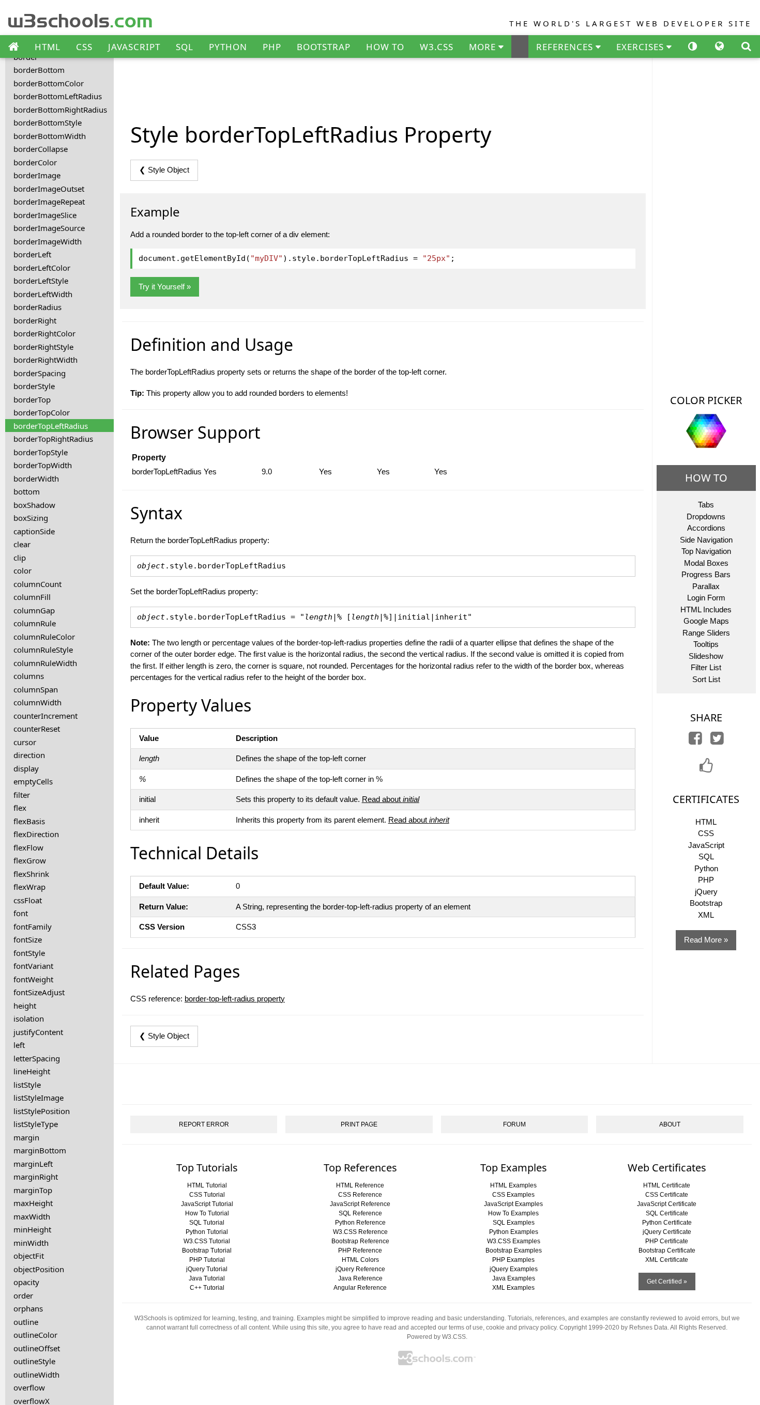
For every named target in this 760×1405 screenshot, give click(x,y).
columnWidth (37, 702)
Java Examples (513, 1278)
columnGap (34, 610)
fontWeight (33, 979)
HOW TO (385, 47)
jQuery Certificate (667, 1232)
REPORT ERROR (204, 1124)
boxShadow (34, 505)
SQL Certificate (667, 1213)
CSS (84, 47)
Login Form (706, 597)
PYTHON (228, 47)
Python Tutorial (207, 1232)
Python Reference (360, 1222)
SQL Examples (514, 1222)
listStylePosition (41, 1111)
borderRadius (37, 307)
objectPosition (38, 1269)
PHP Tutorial (207, 1259)
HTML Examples (513, 1185)
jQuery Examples (514, 1269)
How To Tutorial (207, 1213)
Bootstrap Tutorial (207, 1250)
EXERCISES (641, 47)
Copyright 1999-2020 (589, 1327)
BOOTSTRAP (324, 47)
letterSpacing (36, 1058)
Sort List (706, 679)
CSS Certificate (666, 1194)
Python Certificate (667, 1222)
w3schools (81, 18)
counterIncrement (45, 716)
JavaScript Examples (513, 1204)
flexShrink (31, 874)
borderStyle (34, 386)
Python (706, 868)
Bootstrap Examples (513, 1250)
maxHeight (33, 1203)
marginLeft (33, 1164)
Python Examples (513, 1232)
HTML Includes (706, 609)
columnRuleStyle (43, 649)
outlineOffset (36, 1348)
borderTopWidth (42, 465)
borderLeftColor (41, 268)
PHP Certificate (666, 1241)
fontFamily (32, 926)
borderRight (34, 320)
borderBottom (39, 70)
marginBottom (39, 1150)
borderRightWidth (45, 359)
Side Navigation (706, 539)
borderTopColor (41, 412)
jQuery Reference (360, 1269)
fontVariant (33, 966)
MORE (483, 47)
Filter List (706, 667)
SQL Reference (360, 1213)
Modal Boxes (706, 563)
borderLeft (32, 254)
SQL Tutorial (206, 1222)
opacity (26, 1282)
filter (21, 795)
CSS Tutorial (207, 1194)
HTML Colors (360, 1259)
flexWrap (29, 887)
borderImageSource (49, 228)
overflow (29, 1387)
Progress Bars (706, 574)
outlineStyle (34, 1361)
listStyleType (35, 1124)
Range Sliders (706, 632)
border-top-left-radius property (235, 998)
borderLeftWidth (42, 294)
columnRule (34, 623)
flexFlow (28, 847)
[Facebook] (695, 740)
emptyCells (33, 781)
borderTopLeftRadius (50, 426)
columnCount (37, 584)
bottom (26, 491)
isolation (28, 1018)
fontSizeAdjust (39, 992)
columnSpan (35, 689)
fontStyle (29, 953)
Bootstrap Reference (360, 1241)
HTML (47, 47)
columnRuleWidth (45, 663)
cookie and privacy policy (521, 1327)
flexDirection (36, 834)
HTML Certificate (666, 1185)
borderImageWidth (47, 241)
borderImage (36, 175)
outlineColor (35, 1335)
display (26, 768)
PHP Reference (360, 1250)
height (24, 1005)
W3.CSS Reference (360, 1232)
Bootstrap (706, 903)
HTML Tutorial (207, 1185)
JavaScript (706, 845)
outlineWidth (36, 1374)
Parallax (706, 586)
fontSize (27, 939)
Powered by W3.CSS (436, 1336)
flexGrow (29, 860)
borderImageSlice (45, 215)
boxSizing (30, 518)
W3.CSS (436, 47)
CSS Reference (360, 1194)
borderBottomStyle (47, 122)
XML (706, 914)
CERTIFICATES (706, 799)
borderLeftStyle (40, 280)
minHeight (32, 1229)
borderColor (35, 162)
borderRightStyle (43, 347)
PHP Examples (513, 1259)
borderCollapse (40, 149)
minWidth (31, 1243)
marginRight (35, 1176)
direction (29, 755)
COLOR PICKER (706, 400)
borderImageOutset (48, 188)
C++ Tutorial (207, 1287)
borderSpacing (39, 373)
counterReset (36, 728)
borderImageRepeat (49, 201)
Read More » (706, 939)
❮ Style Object (164, 169)
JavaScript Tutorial (207, 1204)
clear (22, 544)
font (20, 913)
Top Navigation (706, 551)
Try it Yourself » (165, 286)
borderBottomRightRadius (60, 109)
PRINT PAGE (359, 1124)
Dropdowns (706, 516)
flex (19, 807)
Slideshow (706, 656)
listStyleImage (38, 1097)
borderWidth (36, 478)
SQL (184, 47)
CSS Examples (513, 1194)
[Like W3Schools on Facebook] (706, 768)
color (22, 570)
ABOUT (669, 1124)
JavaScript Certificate (666, 1204)
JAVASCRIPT (134, 47)
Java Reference (360, 1278)
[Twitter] (717, 740)
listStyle (27, 1084)
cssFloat (27, 900)
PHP (272, 47)
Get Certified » (667, 1281)
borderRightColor (44, 333)
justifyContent (38, 1032)
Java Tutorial (207, 1278)
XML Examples (513, 1287)
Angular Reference (360, 1287)
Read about (390, 799)
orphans (28, 1308)
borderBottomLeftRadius (57, 96)
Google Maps (706, 620)
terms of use (466, 1327)
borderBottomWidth (49, 136)
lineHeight (31, 1071)
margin (26, 1137)
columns (28, 676)
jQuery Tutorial (206, 1269)
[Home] (13, 47)
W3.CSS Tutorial (207, 1241)
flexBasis (29, 821)
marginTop (32, 1190)
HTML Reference (360, 1185)
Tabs (706, 504)
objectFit (28, 1255)
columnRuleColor (44, 636)
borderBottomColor (48, 83)
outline (25, 1322)
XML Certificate (666, 1259)
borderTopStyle (40, 452)
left (19, 1045)
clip (19, 557)
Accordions (706, 527)
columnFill (32, 597)
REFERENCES (566, 47)
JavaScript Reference (360, 1204)
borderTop (32, 399)
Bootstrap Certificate (667, 1250)
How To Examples (513, 1213)
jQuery (706, 891)
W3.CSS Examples (513, 1241)
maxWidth (31, 1216)
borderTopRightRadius (53, 439)
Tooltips (706, 644)
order (23, 1295)
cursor (24, 742)
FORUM (514, 1124)
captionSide (34, 531)
